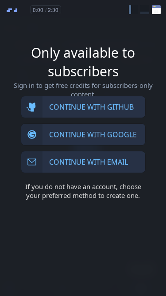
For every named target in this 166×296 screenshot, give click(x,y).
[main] (83, 148)
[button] (133, 9)
